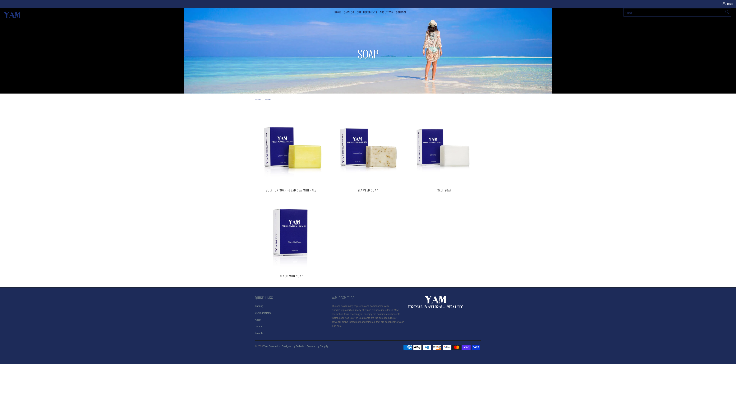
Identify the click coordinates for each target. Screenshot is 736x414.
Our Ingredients (367, 12)
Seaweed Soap (368, 148)
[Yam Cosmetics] (61, 15)
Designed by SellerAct (294, 346)
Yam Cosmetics (272, 346)
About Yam (386, 12)
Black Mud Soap (291, 234)
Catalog (349, 12)
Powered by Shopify (317, 346)
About (258, 319)
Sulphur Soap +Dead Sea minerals (291, 148)
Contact (401, 12)
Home (337, 12)
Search (259, 333)
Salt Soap (444, 148)
